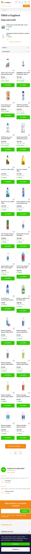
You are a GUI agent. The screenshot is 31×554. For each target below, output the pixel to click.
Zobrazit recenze (11, 472)
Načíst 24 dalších (14, 446)
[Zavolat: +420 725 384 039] (19, 2)
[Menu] (29, 2)
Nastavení (15, 544)
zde (21, 540)
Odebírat (25, 511)
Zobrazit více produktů (15, 41)
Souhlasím (15, 549)
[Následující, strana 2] (15, 453)
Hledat (26, 6)
